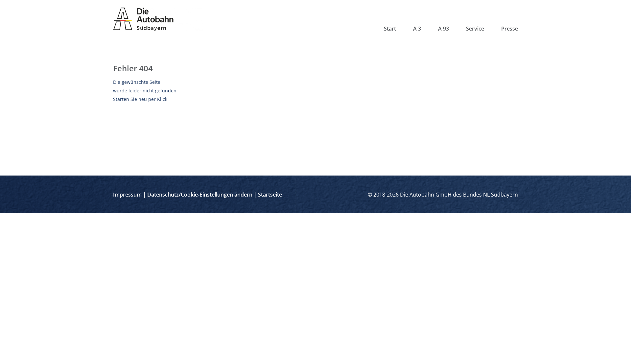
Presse (509, 28)
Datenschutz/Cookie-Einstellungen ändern (199, 194)
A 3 (417, 28)
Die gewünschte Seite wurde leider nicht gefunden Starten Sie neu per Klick (144, 90)
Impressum (127, 194)
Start (390, 28)
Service (475, 28)
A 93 (443, 28)
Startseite (270, 194)
